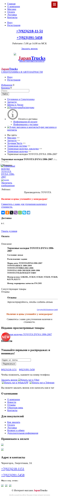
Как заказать (13, 422)
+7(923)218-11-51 (29, 31)
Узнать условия (9, 231)
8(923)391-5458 (27, 369)
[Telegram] (28, 212)
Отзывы (11, 405)
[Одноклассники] (7, 212)
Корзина (5, 87)
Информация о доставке (25, 124)
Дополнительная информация (22, 433)
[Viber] (16, 212)
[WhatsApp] (20, 212)
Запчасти (12, 102)
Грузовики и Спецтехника (20, 99)
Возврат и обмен (16, 430)
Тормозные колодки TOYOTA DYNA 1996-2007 (27, 334)
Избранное (6, 85)
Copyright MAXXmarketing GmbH (47, 309)
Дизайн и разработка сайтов (17, 495)
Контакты (12, 17)
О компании (13, 6)
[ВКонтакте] (3, 212)
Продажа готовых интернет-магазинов (38, 495)
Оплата (11, 12)
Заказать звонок (29, 48)
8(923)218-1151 (9, 369)
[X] (11, 212)
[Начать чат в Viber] (28, 380)
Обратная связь (15, 407)
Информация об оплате (25, 121)
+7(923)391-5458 (29, 38)
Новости (11, 402)
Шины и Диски (15, 104)
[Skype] (24, 212)
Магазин (11, 9)
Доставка (12, 14)
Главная (11, 3)
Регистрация (13, 25)
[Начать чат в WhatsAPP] (15, 382)
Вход (9, 22)
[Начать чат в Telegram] (41, 382)
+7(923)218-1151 (12, 469)
